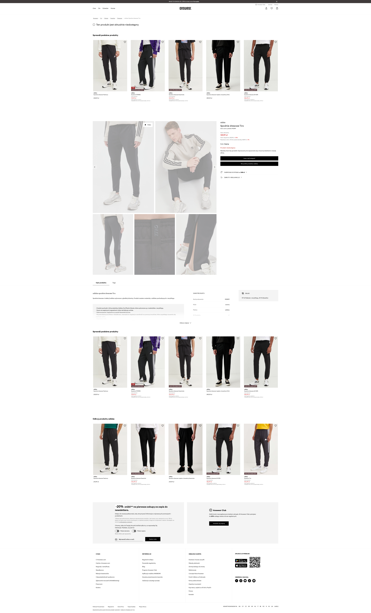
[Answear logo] (185, 8)
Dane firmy (121, 606)
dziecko (105, 8)
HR (252, 606)
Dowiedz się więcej (219, 523)
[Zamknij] (276, 1)
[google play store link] (241, 560)
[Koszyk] (277, 8)
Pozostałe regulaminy (149, 563)
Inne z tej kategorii (249, 158)
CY (243, 606)
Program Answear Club (149, 570)
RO (263, 606)
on (99, 8)
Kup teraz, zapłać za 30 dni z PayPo (200, 587)
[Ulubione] (272, 8)
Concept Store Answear (196, 573)
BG (239, 606)
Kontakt (191, 594)
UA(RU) (276, 606)
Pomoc (191, 591)
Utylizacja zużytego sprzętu (151, 580)
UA (272, 606)
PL (260, 606)
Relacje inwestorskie (102, 573)
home (113, 8)
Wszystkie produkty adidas (249, 164)
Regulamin (111, 606)
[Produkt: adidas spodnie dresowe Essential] (148, 449)
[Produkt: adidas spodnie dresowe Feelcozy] (110, 65)
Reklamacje (192, 570)
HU (255, 606)
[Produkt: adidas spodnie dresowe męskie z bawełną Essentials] (185, 449)
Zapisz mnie (153, 539)
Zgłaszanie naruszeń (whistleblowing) (107, 580)
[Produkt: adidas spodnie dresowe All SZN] (261, 65)
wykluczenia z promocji (125, 522)
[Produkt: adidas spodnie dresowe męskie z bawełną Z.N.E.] (223, 65)
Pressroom (99, 584)
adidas (222, 122)
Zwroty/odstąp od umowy (197, 566)
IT (257, 606)
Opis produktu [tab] (101, 283)
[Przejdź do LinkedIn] (254, 581)
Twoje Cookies (131, 606)
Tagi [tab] (114, 283)
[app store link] (241, 565)
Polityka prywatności (98, 606)
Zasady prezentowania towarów (152, 577)
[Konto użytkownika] (266, 8)
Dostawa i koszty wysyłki (196, 560)
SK (269, 606)
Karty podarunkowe (195, 580)
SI (266, 606)
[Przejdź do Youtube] (245, 580)
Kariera (98, 587)
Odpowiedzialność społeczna (105, 577)
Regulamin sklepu (147, 560)
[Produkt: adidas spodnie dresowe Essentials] (185, 65)
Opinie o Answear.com (103, 563)
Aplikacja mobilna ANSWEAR (151, 573)
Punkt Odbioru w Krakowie (197, 577)
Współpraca (100, 570)
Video (149, 125)
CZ (246, 606)
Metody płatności (194, 563)
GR (249, 606)
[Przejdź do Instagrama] (240, 580)
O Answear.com (101, 560)
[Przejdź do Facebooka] (236, 580)
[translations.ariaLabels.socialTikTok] (249, 581)
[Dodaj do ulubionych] (124, 42)
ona (94, 8)
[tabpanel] (185, 305)
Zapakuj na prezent (195, 584)
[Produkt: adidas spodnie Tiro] (261, 449)
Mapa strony (142, 606)
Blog (143, 566)
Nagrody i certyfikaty (102, 566)
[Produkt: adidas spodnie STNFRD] (148, 65)
